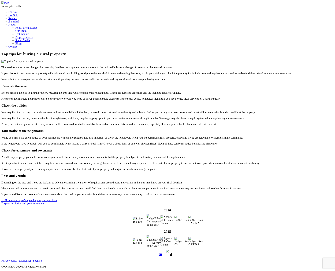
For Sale (13, 11)
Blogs (18, 43)
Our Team (21, 30)
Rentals (12, 18)
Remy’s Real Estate (26, 27)
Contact (12, 46)
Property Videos (24, 37)
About (11, 24)
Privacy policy (9, 260)
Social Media (22, 40)
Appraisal (13, 21)
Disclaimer (25, 260)
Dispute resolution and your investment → (24, 203)
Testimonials (22, 33)
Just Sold (13, 15)
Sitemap (37, 260)
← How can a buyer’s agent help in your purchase (29, 200)
